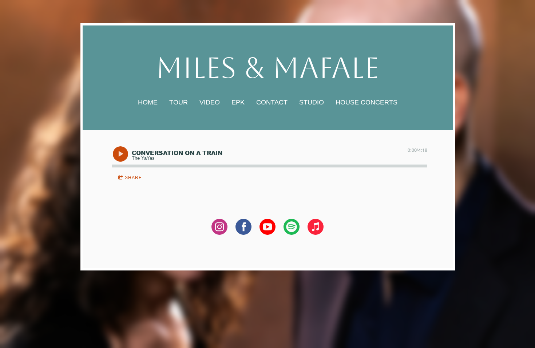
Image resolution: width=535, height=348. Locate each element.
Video (209, 102)
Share (133, 177)
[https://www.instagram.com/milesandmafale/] (219, 228)
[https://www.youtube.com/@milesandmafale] (267, 228)
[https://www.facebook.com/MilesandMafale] (243, 228)
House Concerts (366, 102)
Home (148, 102)
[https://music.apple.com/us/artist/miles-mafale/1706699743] (316, 228)
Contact (272, 102)
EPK (238, 102)
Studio (311, 102)
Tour (178, 102)
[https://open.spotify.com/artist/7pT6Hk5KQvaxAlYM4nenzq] (292, 228)
